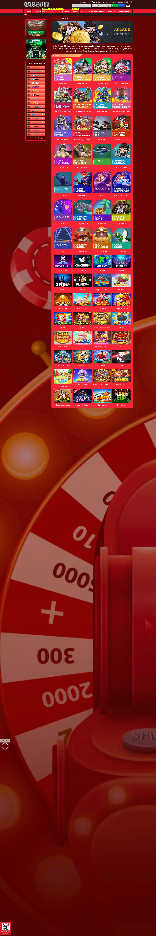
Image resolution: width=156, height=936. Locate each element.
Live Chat (97, 2)
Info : (26, 15)
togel (83, 11)
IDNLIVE (60, 11)
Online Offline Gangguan (36, 138)
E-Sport (45, 11)
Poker (75, 11)
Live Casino (92, 11)
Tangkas (101, 11)
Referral (120, 11)
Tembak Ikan (110, 11)
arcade (68, 11)
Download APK (84, 2)
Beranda (27, 11)
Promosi (128, 11)
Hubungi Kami (109, 2)
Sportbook (36, 11)
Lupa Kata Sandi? (122, 2)
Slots (53, 11)
